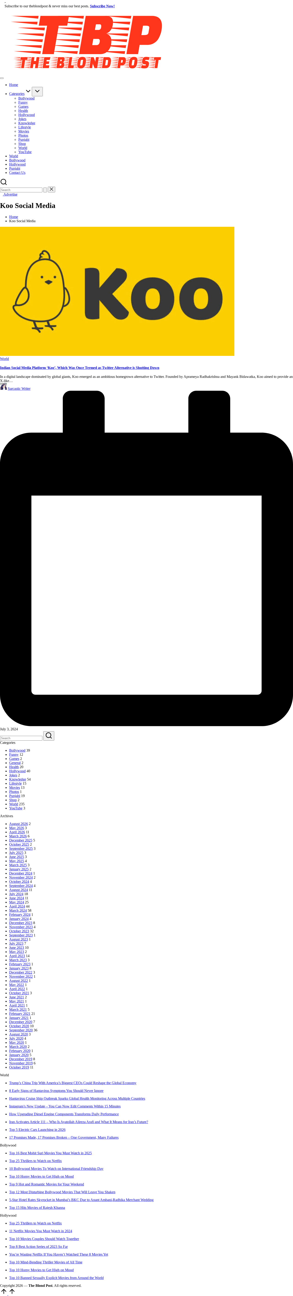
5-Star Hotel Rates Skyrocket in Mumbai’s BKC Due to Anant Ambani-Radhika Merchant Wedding (81, 1200)
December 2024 (20, 873)
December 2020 (20, 1022)
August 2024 (18, 890)
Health (14, 767)
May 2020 (16, 1042)
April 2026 (17, 832)
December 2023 (20, 923)
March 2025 (18, 865)
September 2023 (21, 935)
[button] (45, 190)
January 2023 (19, 968)
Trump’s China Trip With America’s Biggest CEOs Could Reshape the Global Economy (72, 1083)
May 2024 (16, 902)
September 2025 (21, 848)
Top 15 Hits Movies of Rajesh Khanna (37, 1208)
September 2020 (21, 1030)
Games (14, 759)
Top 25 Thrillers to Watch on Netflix (35, 1161)
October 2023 (19, 931)
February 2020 (19, 1051)
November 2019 (21, 1063)
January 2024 (19, 919)
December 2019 (20, 1059)
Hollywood (17, 771)
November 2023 (21, 927)
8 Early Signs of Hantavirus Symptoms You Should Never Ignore (56, 1091)
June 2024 (16, 898)
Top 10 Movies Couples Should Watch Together (44, 1239)
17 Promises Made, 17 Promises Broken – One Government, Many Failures (64, 1137)
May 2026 (16, 828)
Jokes (13, 775)
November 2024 (21, 877)
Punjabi (14, 796)
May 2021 (16, 1001)
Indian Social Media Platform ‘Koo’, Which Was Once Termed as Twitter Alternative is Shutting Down (79, 368)
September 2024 (21, 886)
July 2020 (16, 1038)
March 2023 (18, 960)
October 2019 (19, 1067)
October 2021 (19, 993)
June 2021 (16, 997)
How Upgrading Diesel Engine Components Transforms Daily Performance (64, 1114)
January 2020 (19, 1055)
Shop (13, 800)
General (15, 763)
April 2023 (17, 956)
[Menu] (2, 78)
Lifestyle (15, 783)
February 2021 (19, 1014)
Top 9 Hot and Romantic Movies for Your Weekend (46, 1184)
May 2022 (16, 985)
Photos (14, 792)
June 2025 (16, 857)
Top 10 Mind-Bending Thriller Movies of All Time (45, 1262)
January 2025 (19, 869)
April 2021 (17, 1005)
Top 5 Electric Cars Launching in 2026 (37, 1130)
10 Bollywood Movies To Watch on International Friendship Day (56, 1169)
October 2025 (19, 844)
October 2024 (19, 881)
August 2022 (18, 981)
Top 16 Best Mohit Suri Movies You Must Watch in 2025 (50, 1153)
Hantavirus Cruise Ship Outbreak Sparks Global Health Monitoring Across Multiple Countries (77, 1098)
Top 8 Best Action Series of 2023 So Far (38, 1247)
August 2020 (18, 1034)
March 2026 (18, 836)
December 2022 (20, 972)
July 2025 (16, 853)
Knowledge (17, 779)
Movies (14, 787)
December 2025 (20, 840)
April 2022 (17, 989)
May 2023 (16, 952)
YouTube (15, 808)
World (4, 359)
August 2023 (18, 939)
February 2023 (19, 964)
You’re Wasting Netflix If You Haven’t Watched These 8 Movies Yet (58, 1254)
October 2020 (19, 1026)
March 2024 (18, 910)
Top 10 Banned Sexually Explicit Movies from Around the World (56, 1278)
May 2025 (16, 861)
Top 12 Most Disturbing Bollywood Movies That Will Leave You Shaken (62, 1192)
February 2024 (19, 915)
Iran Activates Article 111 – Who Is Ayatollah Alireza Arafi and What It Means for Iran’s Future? (78, 1122)
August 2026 (18, 824)
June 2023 (16, 948)
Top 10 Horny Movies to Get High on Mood (41, 1176)
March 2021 (18, 1009)
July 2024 (16, 894)
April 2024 (17, 906)
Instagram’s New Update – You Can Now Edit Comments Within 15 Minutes (65, 1106)
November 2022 (21, 976)
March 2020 (18, 1047)
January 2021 (19, 1018)
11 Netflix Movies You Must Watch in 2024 (40, 1231)
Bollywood (17, 750)
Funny (14, 754)
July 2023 (16, 943)
